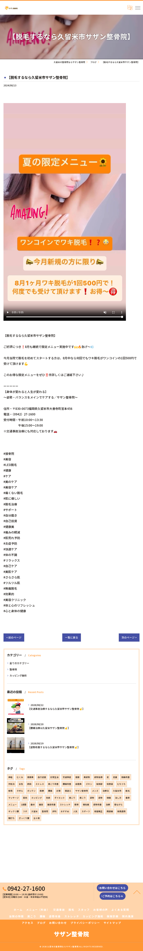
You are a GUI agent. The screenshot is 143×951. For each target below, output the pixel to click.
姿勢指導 (98, 777)
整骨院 (13, 669)
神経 (10, 777)
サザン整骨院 (81, 790)
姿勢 (92, 797)
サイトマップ (112, 922)
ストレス (40, 784)
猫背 (41, 804)
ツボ (25, 811)
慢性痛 (86, 804)
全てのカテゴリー (19, 663)
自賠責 (78, 784)
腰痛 (50, 790)
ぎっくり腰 (24, 818)
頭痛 (109, 797)
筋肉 (25, 797)
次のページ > (129, 637)
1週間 (23, 804)
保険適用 (121, 811)
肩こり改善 (53, 784)
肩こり (72, 797)
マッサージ (13, 797)
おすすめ (65, 811)
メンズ (95, 790)
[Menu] (138, 7)
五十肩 (36, 818)
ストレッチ (65, 804)
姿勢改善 (97, 804)
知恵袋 (110, 784)
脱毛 (128, 790)
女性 (21, 784)
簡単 (76, 804)
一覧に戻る (71, 637)
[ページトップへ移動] (136, 891)
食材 (33, 804)
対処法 (11, 784)
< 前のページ (13, 637)
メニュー (12, 804)
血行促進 (42, 777)
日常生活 (54, 777)
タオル (20, 790)
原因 (29, 784)
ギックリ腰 (13, 811)
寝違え (68, 790)
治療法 (106, 790)
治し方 (118, 797)
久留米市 (117, 790)
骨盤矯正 (98, 811)
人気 (75, 811)
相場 (10, 790)
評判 (54, 811)
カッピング (36, 797)
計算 (59, 790)
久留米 (34, 811)
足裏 (115, 777)
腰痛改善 (67, 784)
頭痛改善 (125, 777)
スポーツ (86, 811)
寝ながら (118, 804)
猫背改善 (51, 804)
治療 (108, 804)
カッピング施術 (18, 675)
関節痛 (110, 811)
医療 (42, 790)
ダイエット (59, 797)
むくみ (20, 777)
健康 (77, 777)
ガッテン (31, 790)
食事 (128, 797)
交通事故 (67, 777)
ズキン (89, 784)
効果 (48, 797)
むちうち (121, 784)
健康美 (30, 777)
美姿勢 (87, 777)
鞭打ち (11, 818)
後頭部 (99, 784)
